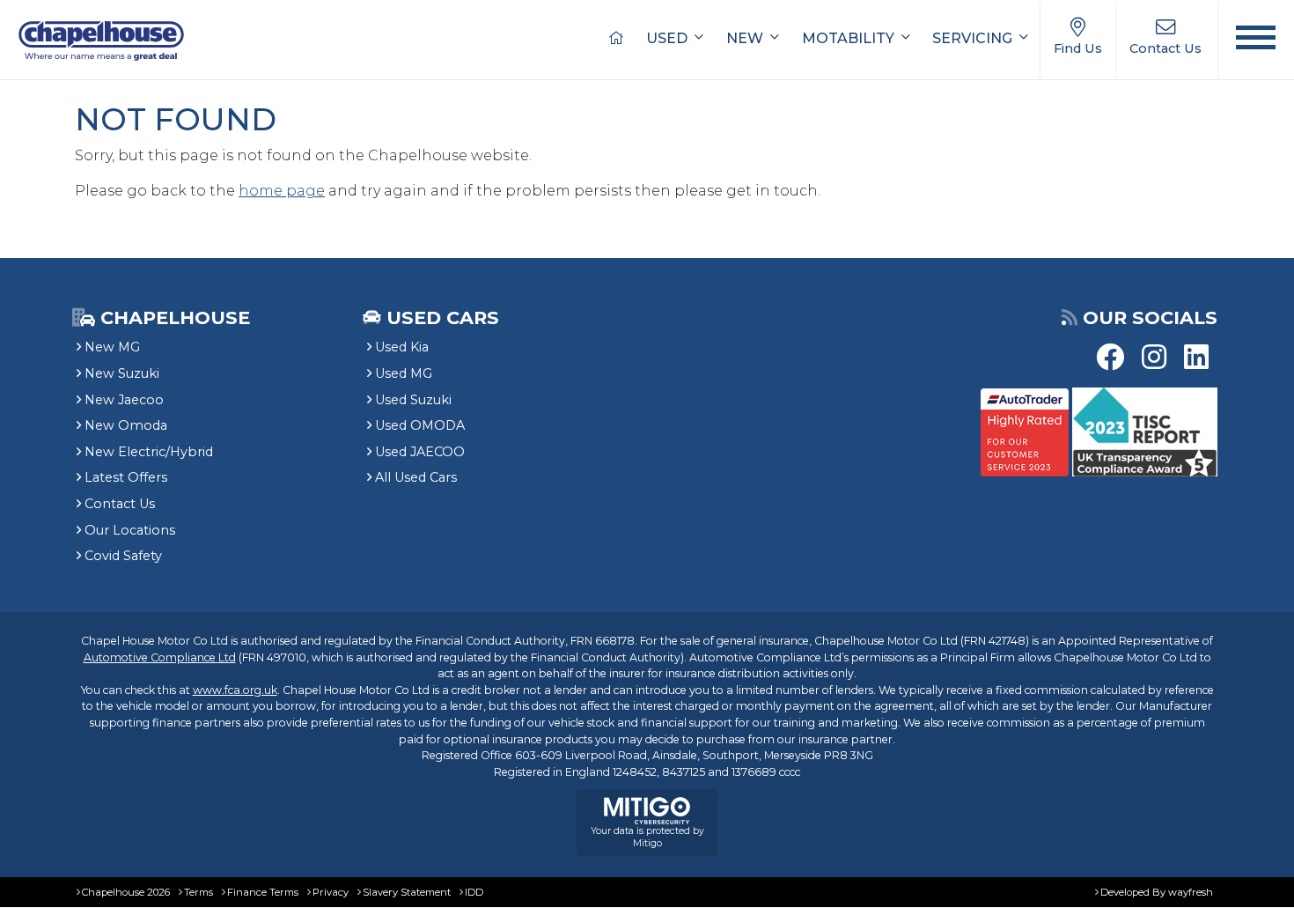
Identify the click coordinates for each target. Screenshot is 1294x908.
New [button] (746, 38)
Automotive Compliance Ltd (160, 657)
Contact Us (120, 504)
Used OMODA (420, 425)
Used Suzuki (413, 400)
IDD (474, 892)
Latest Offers (126, 477)
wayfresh (1190, 892)
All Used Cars (416, 477)
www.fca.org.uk (235, 690)
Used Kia (402, 347)
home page (282, 190)
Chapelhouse (172, 317)
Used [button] (668, 38)
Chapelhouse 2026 (126, 892)
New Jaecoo (124, 400)
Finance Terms (262, 892)
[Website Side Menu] (1255, 40)
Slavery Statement (407, 892)
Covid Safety (123, 556)
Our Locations (130, 530)
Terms (198, 892)
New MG (112, 347)
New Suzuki (122, 373)
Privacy (330, 892)
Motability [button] (850, 38)
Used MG (403, 373)
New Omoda (126, 425)
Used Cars (442, 317)
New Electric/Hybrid (149, 452)
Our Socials (1150, 317)
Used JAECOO (420, 452)
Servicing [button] (974, 38)
